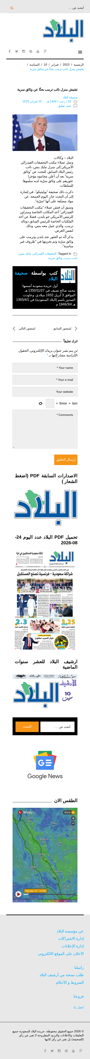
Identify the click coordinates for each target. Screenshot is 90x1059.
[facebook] (9, 51)
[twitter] (16, 51)
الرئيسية (79, 64)
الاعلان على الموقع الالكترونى (61, 954)
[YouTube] (38, 51)
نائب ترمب (70, 258)
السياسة (35, 64)
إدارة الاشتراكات (71, 938)
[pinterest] (31, 51)
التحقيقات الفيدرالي (45, 253)
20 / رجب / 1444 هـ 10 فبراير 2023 (47, 101)
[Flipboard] (45, 51)
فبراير (55, 64)
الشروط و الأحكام (70, 982)
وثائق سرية (55, 258)
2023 (66, 64)
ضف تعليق (64, 105)
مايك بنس (25, 253)
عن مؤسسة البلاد (70, 931)
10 (45, 64)
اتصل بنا (79, 1007)
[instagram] (24, 51)
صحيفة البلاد (70, 97)
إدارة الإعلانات (73, 946)
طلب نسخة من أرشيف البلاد (61, 975)
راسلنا (79, 967)
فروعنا (78, 996)
